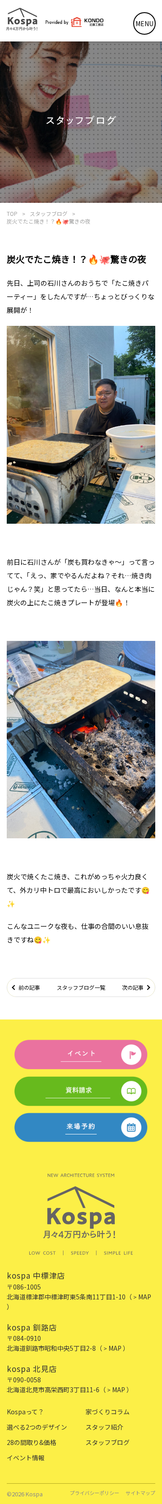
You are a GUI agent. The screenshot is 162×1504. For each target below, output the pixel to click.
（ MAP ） (112, 1348)
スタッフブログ (49, 213)
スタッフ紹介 (104, 1426)
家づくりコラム (108, 1411)
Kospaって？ (25, 1411)
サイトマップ (140, 1493)
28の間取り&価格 (31, 1442)
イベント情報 (26, 1457)
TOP (12, 213)
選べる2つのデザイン (37, 1426)
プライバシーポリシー (94, 1493)
